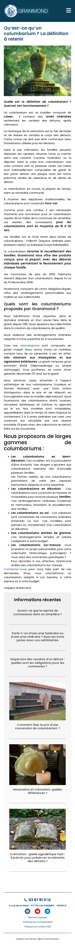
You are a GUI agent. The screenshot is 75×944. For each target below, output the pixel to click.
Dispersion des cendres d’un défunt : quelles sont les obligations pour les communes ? (37, 662)
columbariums (30, 345)
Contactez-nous (15, 569)
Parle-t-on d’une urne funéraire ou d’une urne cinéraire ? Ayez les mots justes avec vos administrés (37, 636)
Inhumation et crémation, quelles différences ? (37, 791)
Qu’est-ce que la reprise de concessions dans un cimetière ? (37, 612)
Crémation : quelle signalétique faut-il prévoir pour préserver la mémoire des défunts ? (37, 857)
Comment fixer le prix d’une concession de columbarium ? (37, 726)
